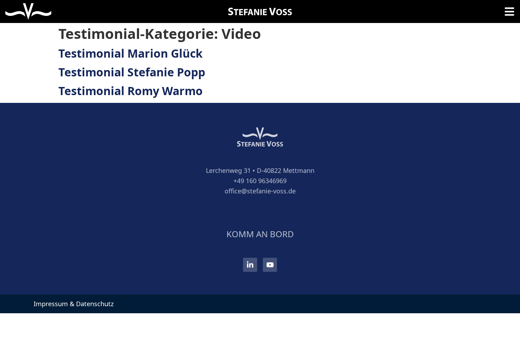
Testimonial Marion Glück (130, 53)
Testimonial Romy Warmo (130, 90)
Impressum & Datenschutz (74, 303)
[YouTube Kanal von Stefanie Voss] (270, 265)
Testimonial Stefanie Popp (131, 72)
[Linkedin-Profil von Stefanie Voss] (250, 265)
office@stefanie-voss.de (260, 191)
